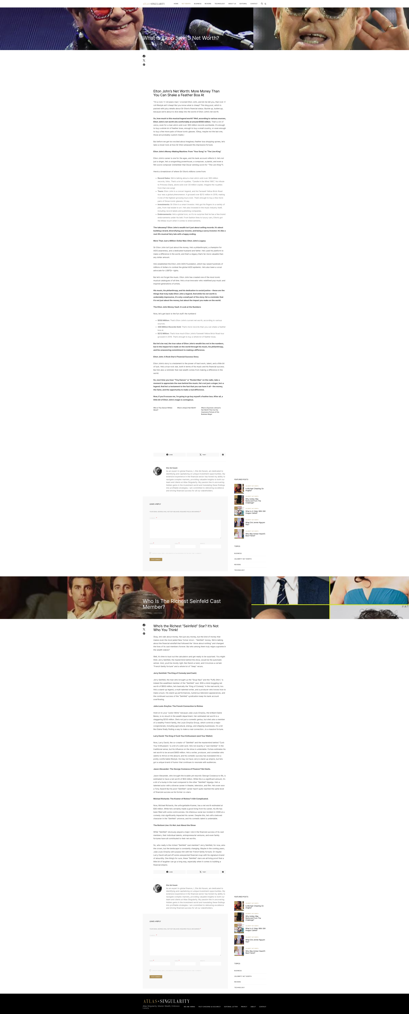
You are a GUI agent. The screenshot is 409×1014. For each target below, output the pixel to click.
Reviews (208, 3)
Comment (153, 518)
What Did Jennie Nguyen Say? (255, 523)
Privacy (244, 1006)
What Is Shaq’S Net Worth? (186, 408)
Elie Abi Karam (147, 44)
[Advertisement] (189, 71)
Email (177, 543)
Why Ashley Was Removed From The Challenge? (253, 501)
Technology (220, 3)
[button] (265, 4)
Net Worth (186, 3)
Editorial (243, 3)
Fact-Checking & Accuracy (210, 1006)
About (253, 1006)
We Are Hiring (189, 1006)
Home (176, 3)
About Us (232, 3)
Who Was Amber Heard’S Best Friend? (255, 535)
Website (202, 543)
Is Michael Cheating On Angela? (255, 489)
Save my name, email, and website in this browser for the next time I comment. (177, 553)
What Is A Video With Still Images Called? (256, 512)
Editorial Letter (231, 1006)
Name (152, 543)
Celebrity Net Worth (149, 31)
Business (197, 3)
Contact (254, 3)
